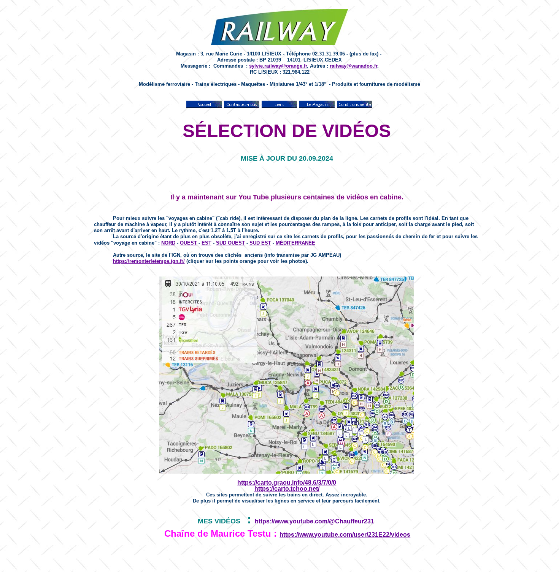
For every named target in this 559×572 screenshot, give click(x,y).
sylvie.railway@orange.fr (278, 66)
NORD (168, 243)
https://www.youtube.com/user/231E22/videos (345, 534)
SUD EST (260, 243)
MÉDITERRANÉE (295, 243)
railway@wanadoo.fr (353, 66)
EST (206, 243)
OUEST (188, 243)
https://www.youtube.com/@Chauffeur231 (314, 521)
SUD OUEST (230, 243)
